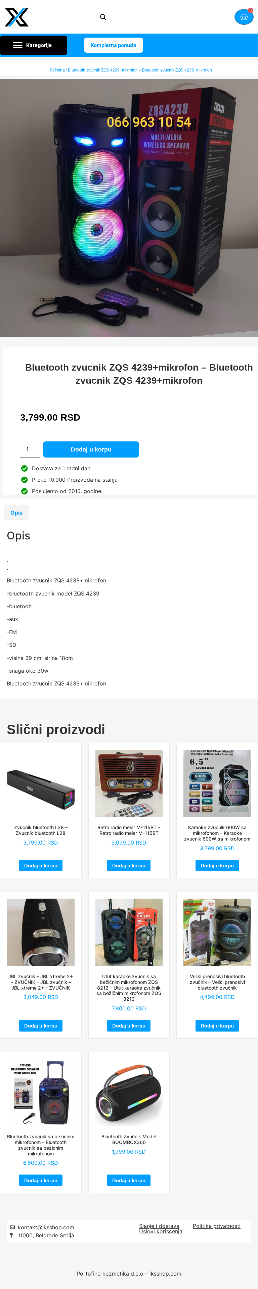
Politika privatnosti (217, 1226)
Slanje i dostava (159, 1226)
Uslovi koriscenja (160, 1231)
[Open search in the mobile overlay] (103, 17)
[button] (33, 45)
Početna (57, 70)
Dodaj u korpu (91, 449)
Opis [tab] (16, 512)
